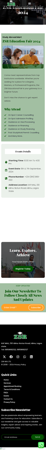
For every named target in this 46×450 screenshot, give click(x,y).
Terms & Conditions (12, 389)
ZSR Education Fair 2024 (21, 41)
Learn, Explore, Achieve (23, 252)
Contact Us (8, 399)
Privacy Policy (9, 402)
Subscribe (35, 307)
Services (7, 383)
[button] (30, 3)
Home (6, 380)
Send (37, 437)
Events (6, 396)
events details (23, 151)
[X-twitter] (4, 357)
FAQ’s (6, 393)
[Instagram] (18, 357)
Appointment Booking (12, 386)
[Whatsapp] (24, 357)
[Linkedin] (31, 357)
